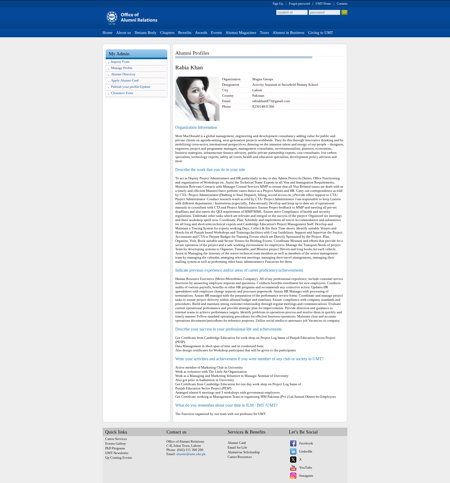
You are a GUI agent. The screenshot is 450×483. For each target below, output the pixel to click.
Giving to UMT (320, 32)
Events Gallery (115, 443)
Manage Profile (122, 68)
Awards (201, 32)
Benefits (184, 32)
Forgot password (299, 3)
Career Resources (240, 457)
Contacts (342, 3)
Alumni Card (237, 443)
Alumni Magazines (241, 32)
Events (216, 32)
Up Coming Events (118, 458)
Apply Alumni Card (125, 80)
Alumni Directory (123, 74)
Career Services (116, 439)
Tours (264, 32)
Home (108, 32)
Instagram (306, 476)
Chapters (167, 32)
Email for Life (237, 447)
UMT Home (323, 3)
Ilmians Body (146, 32)
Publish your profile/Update (130, 87)
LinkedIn (305, 451)
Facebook (306, 443)
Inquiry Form (120, 62)
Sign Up (278, 3)
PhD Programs (115, 448)
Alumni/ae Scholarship (244, 452)
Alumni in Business (288, 32)
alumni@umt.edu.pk (191, 454)
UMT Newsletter (116, 453)
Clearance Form (122, 93)
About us (123, 32)
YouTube (305, 467)
